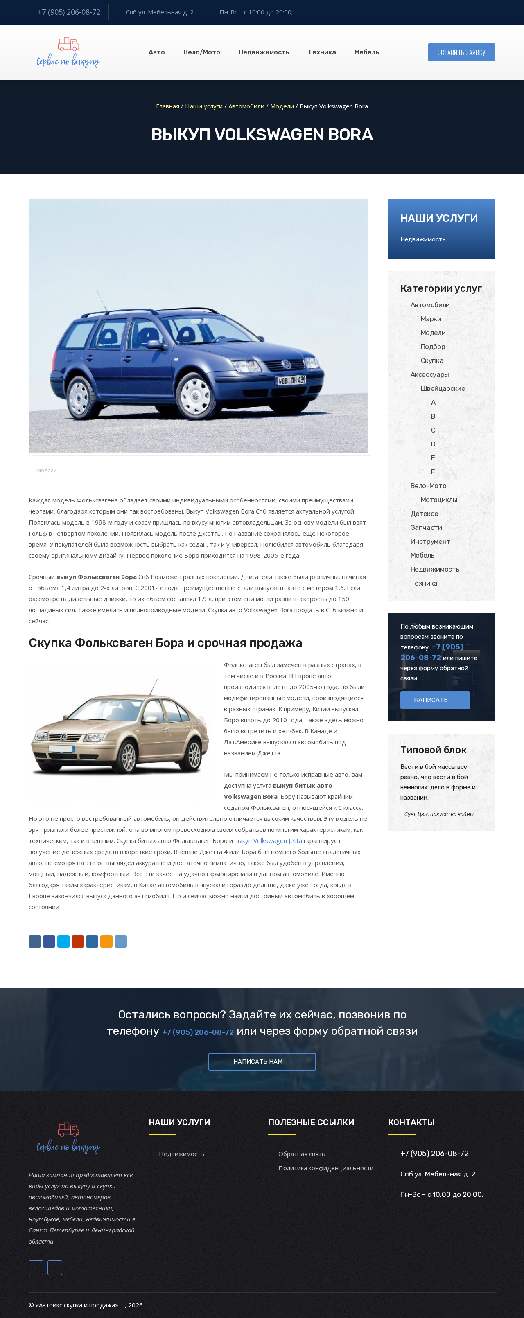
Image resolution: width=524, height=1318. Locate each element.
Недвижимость (264, 52)
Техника (322, 52)
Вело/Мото (201, 52)
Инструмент (431, 541)
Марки (431, 319)
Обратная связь (301, 1153)
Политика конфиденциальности (326, 1168)
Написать (431, 700)
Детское (425, 513)
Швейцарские (443, 388)
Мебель (367, 52)
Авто (157, 52)
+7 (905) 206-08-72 (69, 12)
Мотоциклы (439, 500)
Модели (46, 470)
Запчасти (426, 527)
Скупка (432, 360)
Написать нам (257, 1062)
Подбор (433, 346)
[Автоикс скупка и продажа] (69, 52)
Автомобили (430, 305)
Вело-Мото (429, 486)
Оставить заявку (462, 52)
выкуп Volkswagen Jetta (268, 840)
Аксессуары (430, 374)
